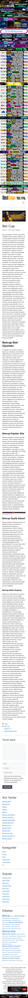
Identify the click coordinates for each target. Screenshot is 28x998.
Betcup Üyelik (6, 828)
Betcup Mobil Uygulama (7, 944)
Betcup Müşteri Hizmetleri (11, 946)
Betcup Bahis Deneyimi (6, 920)
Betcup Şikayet (7, 838)
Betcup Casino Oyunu (6, 926)
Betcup (9, 463)
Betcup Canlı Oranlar (6, 924)
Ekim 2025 (5, 883)
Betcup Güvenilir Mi (8, 836)
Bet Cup (6, 726)
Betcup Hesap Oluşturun (17, 938)
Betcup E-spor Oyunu (6, 928)
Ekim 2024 (5, 901)
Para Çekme (6, 859)
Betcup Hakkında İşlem (6, 938)
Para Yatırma (6, 862)
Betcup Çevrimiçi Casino (11, 958)
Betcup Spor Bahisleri (16, 950)
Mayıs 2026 (6, 880)
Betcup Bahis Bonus (15, 918)
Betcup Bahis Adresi (6, 918)
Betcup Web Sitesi (6, 954)
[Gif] (14, 83)
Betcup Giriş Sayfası (8, 815)
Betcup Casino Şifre (15, 926)
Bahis (4, 851)
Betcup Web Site (17, 952)
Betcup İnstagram (7, 817)
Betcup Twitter (10, 952)
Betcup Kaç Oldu (7, 833)
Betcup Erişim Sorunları (16, 928)
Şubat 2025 (6, 891)
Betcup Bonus (6, 825)
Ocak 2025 (5, 894)
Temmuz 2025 (6, 886)
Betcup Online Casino (6, 948)
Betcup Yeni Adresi (6, 956)
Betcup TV (7, 728)
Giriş (5, 724)
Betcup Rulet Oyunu (10, 731)
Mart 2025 (5, 888)
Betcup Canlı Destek (8, 820)
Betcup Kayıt (6, 830)
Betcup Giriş (6, 804)
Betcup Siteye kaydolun (7, 950)
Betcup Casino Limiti (15, 924)
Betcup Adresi (6, 801)
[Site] (14, 52)
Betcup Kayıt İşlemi (19, 940)
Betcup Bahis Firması (16, 920)
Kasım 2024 (6, 899)
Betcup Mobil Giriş (8, 823)
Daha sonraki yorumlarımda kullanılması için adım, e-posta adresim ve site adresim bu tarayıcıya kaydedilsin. (13, 779)
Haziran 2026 (6, 878)
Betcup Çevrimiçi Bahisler (16, 956)
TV (3, 865)
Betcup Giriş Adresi (9, 934)
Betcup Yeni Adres (14, 954)
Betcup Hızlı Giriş (5, 940)
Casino (4, 854)
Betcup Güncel (5, 936)
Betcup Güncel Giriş (13, 936)
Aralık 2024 (5, 896)
